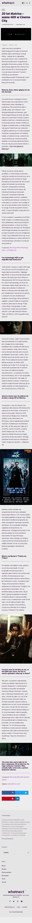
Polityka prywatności (16, 912)
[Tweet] (21, 793)
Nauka (4, 869)
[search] (28, 853)
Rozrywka (5, 875)
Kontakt (24, 907)
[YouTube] (22, 901)
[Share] (8, 793)
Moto (4, 866)
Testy (4, 882)
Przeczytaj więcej (7, 839)
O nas (18, 907)
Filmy (3, 9)
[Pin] (8, 799)
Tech (3, 879)
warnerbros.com (13, 784)
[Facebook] (10, 901)
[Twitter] (14, 901)
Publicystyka (6, 872)
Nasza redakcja (10, 907)
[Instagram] (18, 901)
